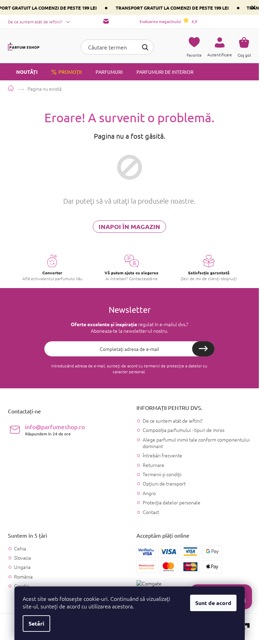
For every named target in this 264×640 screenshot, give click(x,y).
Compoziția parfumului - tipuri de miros (183, 429)
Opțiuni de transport (164, 483)
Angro (149, 493)
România (23, 576)
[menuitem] (22, 71)
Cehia (20, 548)
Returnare (153, 464)
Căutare (145, 46)
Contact (151, 511)
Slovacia (22, 558)
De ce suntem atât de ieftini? (35, 21)
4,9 (168, 21)
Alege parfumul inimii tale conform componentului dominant (196, 442)
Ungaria (22, 567)
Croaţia (21, 586)
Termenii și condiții (162, 474)
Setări (36, 623)
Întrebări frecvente (162, 455)
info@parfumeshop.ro (55, 429)
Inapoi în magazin (129, 226)
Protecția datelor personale (171, 502)
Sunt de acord (213, 602)
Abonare (203, 348)
